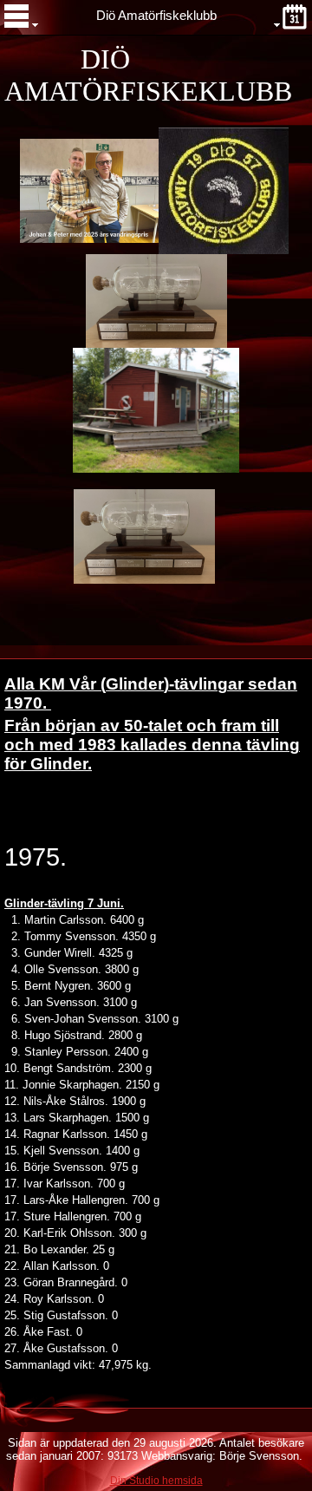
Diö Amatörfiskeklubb (156, 16)
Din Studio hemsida (156, 1481)
